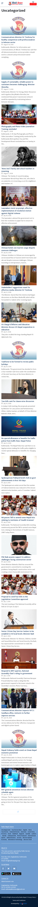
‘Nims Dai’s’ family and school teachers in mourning (17, 170)
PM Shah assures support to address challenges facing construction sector (16, 558)
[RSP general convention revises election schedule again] (19, 778)
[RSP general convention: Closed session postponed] (19, 857)
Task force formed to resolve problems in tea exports (17, 831)
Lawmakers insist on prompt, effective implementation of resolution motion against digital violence (16, 211)
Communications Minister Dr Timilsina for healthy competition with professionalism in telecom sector (18, 40)
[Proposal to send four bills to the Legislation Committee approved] (19, 584)
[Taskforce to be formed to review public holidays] (19, 349)
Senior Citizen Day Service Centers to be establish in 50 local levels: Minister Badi (17, 632)
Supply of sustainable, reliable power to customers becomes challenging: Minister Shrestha (18, 84)
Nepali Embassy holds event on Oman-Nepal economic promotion (19, 751)
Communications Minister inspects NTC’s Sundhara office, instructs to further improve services (17, 713)
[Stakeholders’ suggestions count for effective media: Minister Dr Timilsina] (19, 275)
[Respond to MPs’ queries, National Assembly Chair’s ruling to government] (19, 659)
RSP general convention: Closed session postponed (17, 870)
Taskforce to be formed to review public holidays (17, 363)
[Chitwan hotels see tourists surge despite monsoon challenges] (19, 236)
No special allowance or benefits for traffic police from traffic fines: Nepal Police (18, 440)
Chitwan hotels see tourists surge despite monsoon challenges (18, 249)
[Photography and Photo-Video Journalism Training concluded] (19, 114)
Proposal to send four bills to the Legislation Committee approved (14, 598)
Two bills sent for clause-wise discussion (17, 401)
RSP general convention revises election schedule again (17, 791)
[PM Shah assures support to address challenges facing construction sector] (19, 545)
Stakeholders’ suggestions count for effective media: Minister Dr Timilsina (16, 289)
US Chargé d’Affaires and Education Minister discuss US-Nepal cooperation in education (17, 327)
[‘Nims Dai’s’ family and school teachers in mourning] (19, 156)
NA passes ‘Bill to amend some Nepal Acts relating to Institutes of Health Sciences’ (18, 519)
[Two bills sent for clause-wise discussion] (19, 389)
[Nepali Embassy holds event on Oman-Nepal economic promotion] (19, 738)
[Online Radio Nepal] (15, 3)
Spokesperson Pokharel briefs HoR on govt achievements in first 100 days (18, 479)
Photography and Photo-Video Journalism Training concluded (17, 128)
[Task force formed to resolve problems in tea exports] (19, 817)
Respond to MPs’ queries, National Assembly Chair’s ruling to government (16, 672)
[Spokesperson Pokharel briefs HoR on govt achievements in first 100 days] (19, 466)
